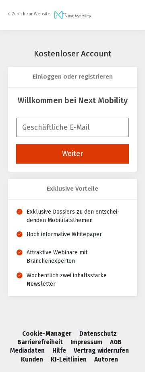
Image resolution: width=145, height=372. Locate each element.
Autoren (106, 359)
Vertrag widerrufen (101, 350)
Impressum (87, 342)
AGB (116, 342)
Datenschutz (98, 333)
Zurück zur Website (31, 14)
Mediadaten (28, 350)
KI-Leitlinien (69, 359)
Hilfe (60, 350)
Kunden (33, 359)
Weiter (72, 153)
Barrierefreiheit (40, 342)
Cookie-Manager (47, 333)
